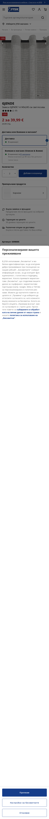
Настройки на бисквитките (24, 802)
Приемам (24, 792)
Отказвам (24, 813)
